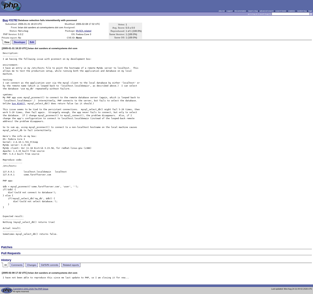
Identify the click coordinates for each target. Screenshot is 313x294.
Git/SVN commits (49, 265)
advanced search (267, 11)
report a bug (253, 11)
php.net (222, 11)
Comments (16, 265)
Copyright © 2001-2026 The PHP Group (30, 289)
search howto (281, 11)
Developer (19, 42)
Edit (32, 42)
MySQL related (83, 31)
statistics (291, 11)
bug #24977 (18, 103)
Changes (31, 265)
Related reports (71, 265)
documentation (240, 11)
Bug (5, 20)
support (230, 11)
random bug (302, 11)
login (310, 11)
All (5, 265)
